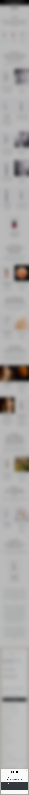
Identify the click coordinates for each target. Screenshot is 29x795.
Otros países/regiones (14, 792)
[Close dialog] (27, 770)
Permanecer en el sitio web (14, 783)
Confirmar (14, 788)
